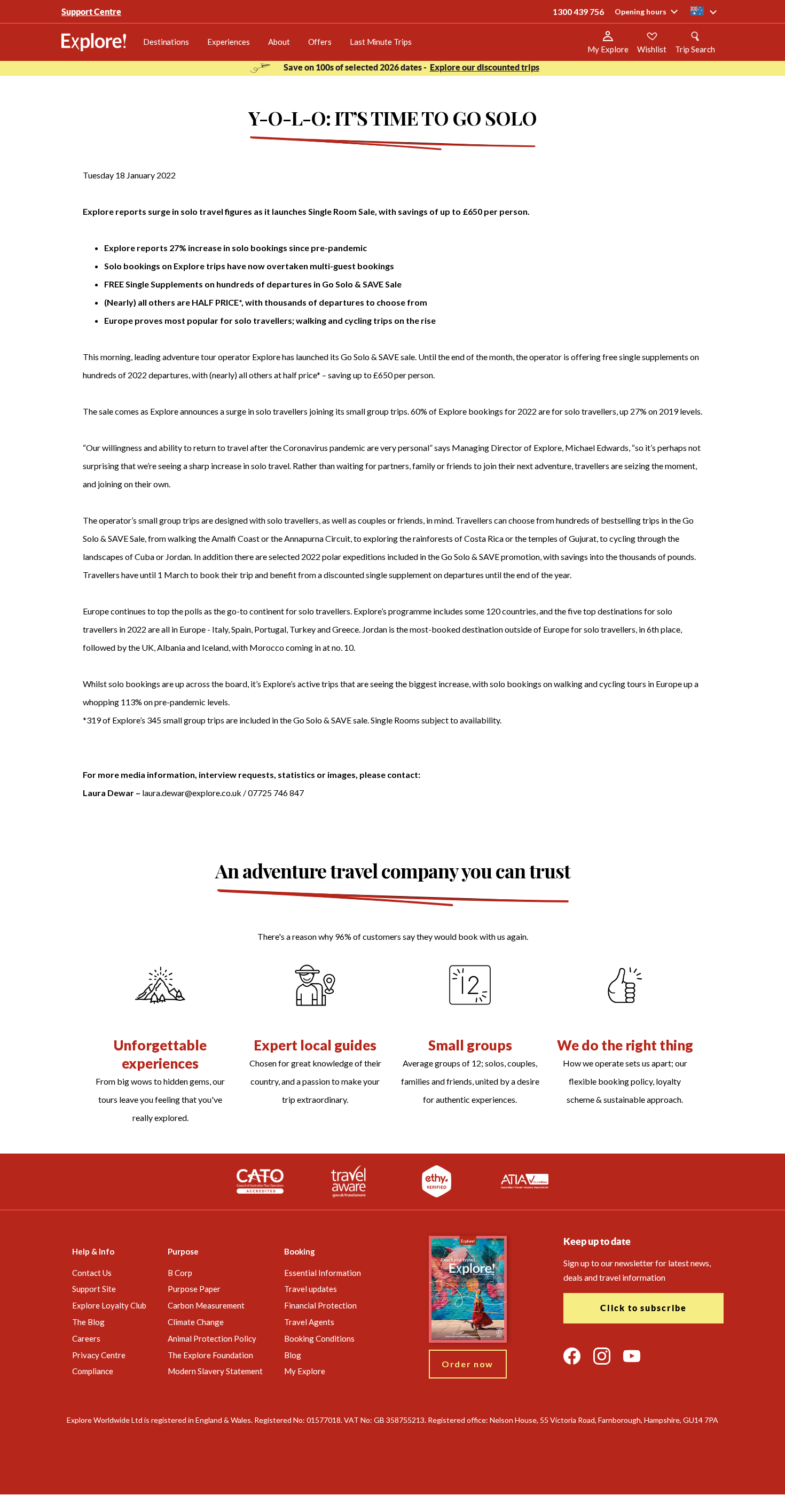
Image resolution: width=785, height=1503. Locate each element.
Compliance (92, 1371)
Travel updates (310, 1289)
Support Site (94, 1289)
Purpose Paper (194, 1289)
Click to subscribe (643, 1308)
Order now (467, 1364)
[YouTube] (631, 1356)
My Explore (304, 1371)
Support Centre (91, 12)
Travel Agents (309, 1322)
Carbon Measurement (206, 1305)
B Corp (180, 1273)
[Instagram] (601, 1356)
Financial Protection (320, 1305)
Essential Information (322, 1273)
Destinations (166, 41)
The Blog (88, 1322)
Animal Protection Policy (212, 1338)
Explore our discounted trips (484, 67)
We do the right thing (625, 1045)
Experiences (228, 41)
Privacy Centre (98, 1355)
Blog (292, 1355)
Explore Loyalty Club (109, 1305)
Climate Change (196, 1322)
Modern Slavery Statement (215, 1371)
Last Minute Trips (380, 41)
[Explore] (93, 42)
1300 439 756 (578, 11)
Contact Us (92, 1273)
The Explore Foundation (210, 1355)
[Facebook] (571, 1356)
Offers (320, 41)
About (279, 41)
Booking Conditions (319, 1338)
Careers (86, 1338)
